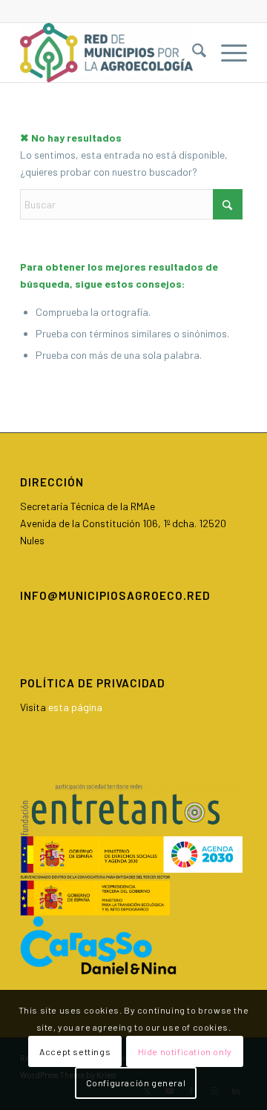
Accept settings (75, 1051)
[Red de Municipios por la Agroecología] (111, 52)
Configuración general (136, 1082)
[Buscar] (191, 52)
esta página (75, 707)
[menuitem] (191, 52)
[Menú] (226, 52)
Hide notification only (185, 1051)
